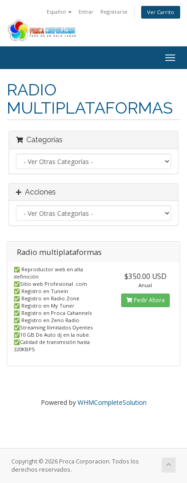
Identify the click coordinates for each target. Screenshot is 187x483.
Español (57, 11)
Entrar (86, 11)
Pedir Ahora (149, 300)
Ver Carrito (160, 12)
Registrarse (114, 11)
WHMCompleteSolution (112, 402)
